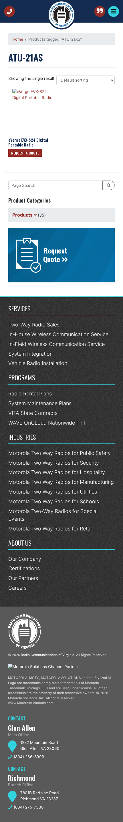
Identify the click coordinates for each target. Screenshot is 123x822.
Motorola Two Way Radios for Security (53, 463)
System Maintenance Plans (40, 403)
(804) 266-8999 (10, 11)
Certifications (24, 568)
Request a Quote (25, 152)
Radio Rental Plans (30, 394)
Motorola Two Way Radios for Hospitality (56, 472)
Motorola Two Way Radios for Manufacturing (61, 482)
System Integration (30, 354)
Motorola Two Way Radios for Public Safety (59, 453)
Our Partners (23, 578)
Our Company (24, 559)
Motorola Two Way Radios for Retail (50, 529)
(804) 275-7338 (28, 807)
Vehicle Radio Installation (37, 363)
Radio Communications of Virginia (47, 655)
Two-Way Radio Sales (33, 325)
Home (17, 39)
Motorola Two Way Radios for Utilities (52, 492)
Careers (17, 588)
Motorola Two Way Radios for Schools (53, 501)
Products (22, 215)
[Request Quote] (99, 11)
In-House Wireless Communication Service (58, 334)
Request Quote (55, 254)
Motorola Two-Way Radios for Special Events (53, 515)
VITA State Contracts (32, 413)
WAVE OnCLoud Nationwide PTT (47, 423)
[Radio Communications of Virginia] (61, 14)
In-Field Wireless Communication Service (56, 344)
